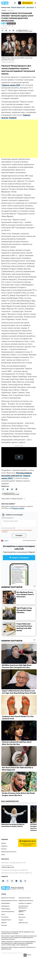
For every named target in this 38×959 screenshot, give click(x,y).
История (21, 914)
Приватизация (5, 909)
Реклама (4, 849)
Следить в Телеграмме (20, 558)
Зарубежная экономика (26, 900)
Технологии (4, 917)
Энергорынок (5, 906)
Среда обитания (6, 920)
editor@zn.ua (28, 873)
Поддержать (28, 3)
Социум (21, 911)
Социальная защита (25, 898)
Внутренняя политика (8, 898)
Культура (4, 925)
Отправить (19, 535)
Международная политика (9, 900)
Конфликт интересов (25, 903)
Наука (3, 914)
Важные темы (5, 7)
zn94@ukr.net (24, 870)
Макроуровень (5, 903)
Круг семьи (22, 917)
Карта (3, 854)
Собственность (23, 922)
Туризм (21, 920)
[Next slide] (35, 7)
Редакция (4, 846)
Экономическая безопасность (23, 907)
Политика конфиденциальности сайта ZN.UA (12, 953)
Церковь (3, 922)
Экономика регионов (7, 911)
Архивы (3, 843)
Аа (19, 3)
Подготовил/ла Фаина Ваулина (12, 498)
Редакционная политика (8, 851)
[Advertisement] (19, 139)
